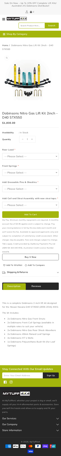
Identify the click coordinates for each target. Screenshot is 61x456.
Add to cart (30, 214)
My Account (26, 12)
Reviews (36, 286)
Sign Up (51, 375)
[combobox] (39, 25)
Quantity (6, 139)
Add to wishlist (14, 265)
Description (14, 286)
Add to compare (36, 265)
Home (5, 45)
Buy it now (30, 257)
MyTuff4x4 (35, 441)
